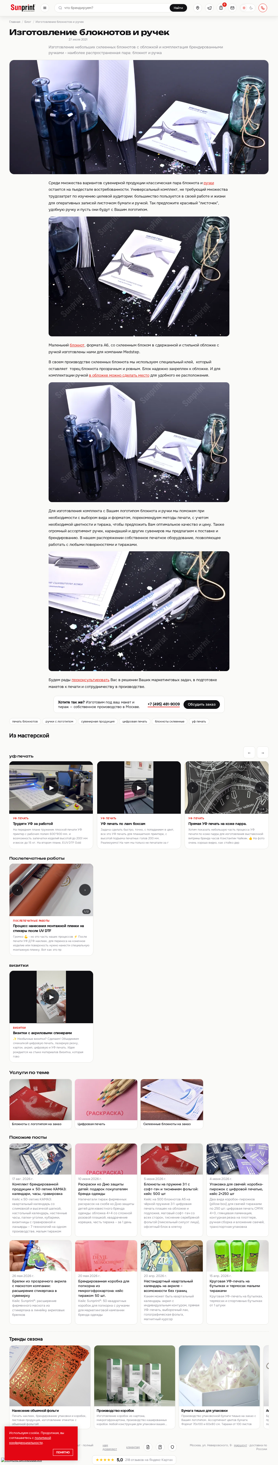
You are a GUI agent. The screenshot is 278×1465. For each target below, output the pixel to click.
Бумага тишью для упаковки (204, 1410)
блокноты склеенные (169, 721)
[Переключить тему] (247, 8)
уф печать (199, 721)
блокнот (77, 345)
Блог (27, 22)
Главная (14, 22)
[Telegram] (209, 8)
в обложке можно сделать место (119, 375)
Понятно (63, 1452)
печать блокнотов (25, 721)
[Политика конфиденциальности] (172, 1447)
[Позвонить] (262, 8)
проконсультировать (90, 679)
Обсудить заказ (202, 704)
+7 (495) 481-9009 (164, 704)
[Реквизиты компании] (148, 1447)
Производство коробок (115, 1410)
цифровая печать (134, 721)
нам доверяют (110, 1447)
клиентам (133, 1447)
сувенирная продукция (98, 721)
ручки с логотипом (59, 721)
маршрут (240, 1445)
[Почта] (232, 8)
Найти (178, 8)
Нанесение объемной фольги (35, 1410)
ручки (209, 182)
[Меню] (44, 8)
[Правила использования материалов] (160, 1447)
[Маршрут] (197, 8)
